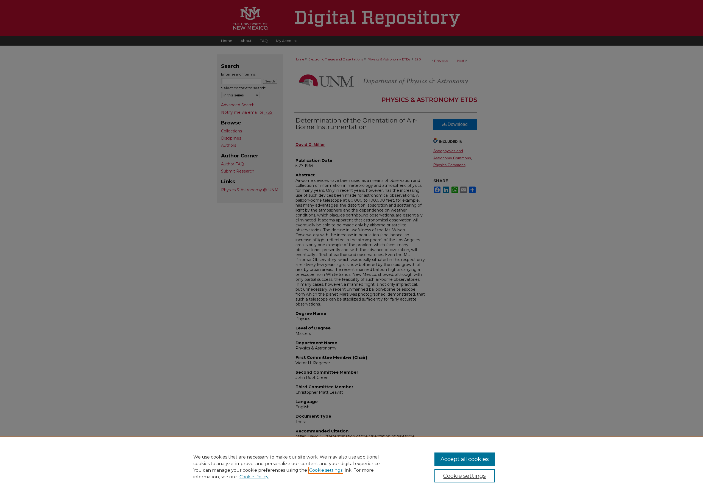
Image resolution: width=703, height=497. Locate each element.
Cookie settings (325, 470)
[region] (351, 467)
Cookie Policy (254, 476)
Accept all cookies (464, 459)
